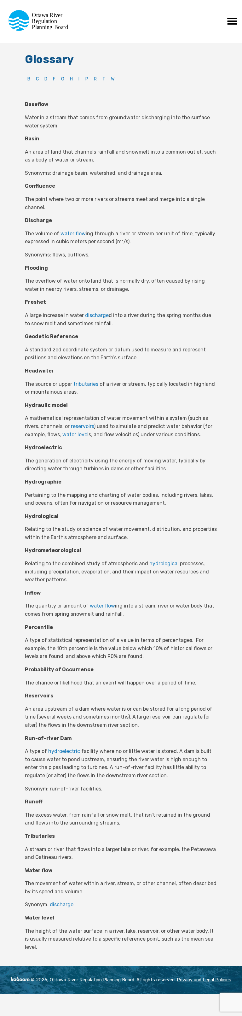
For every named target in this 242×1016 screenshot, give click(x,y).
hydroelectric (64, 751)
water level (75, 435)
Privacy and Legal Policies (204, 980)
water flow (73, 234)
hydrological (164, 564)
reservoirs (82, 426)
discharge (97, 315)
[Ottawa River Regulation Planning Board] (40, 29)
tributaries (85, 384)
